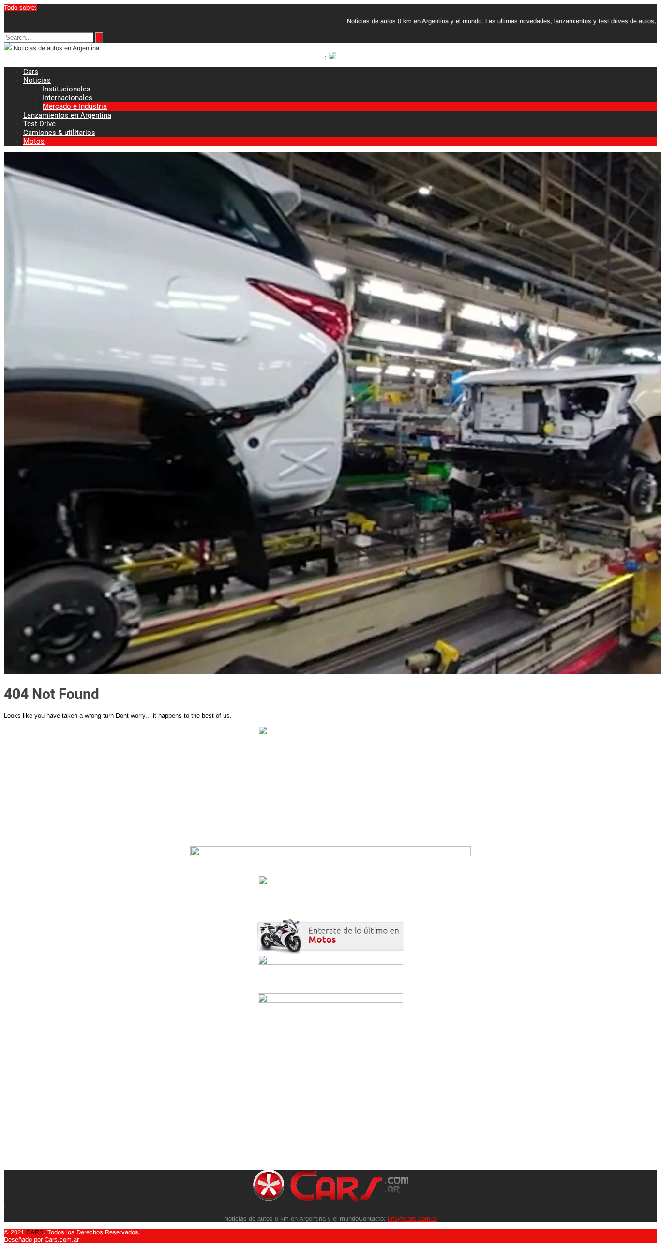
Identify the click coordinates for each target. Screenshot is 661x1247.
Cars (30, 71)
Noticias (37, 80)
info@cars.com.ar (412, 1218)
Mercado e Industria (75, 106)
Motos (34, 141)
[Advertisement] (294, 1102)
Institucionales (66, 89)
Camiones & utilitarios (59, 132)
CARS (35, 1232)
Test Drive (39, 123)
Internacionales (67, 97)
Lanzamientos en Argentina (67, 115)
